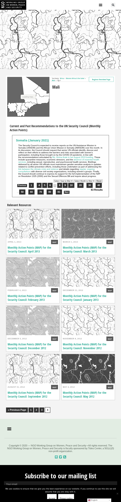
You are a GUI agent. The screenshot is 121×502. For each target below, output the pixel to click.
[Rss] (64, 457)
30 (89, 185)
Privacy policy (66, 498)
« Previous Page (16, 409)
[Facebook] (56, 457)
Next (67, 192)
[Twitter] (60, 457)
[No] (117, 493)
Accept (52, 498)
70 (40, 192)
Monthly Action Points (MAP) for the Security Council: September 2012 (29, 394)
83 (59, 192)
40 (98, 185)
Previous (22, 185)
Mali (53, 80)
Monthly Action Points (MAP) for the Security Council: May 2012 (84, 394)
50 (22, 192)
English (93, 500)
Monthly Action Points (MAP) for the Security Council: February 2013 (29, 298)
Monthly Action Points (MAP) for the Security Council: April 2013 (29, 249)
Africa (62, 78)
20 (80, 185)
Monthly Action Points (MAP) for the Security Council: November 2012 (84, 346)
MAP (55, 242)
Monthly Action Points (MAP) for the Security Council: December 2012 (29, 346)
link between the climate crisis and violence (38, 169)
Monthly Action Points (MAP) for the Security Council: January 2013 (84, 298)
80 (49, 192)
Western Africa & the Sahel (75, 78)
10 (71, 185)
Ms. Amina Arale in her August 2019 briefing (72, 157)
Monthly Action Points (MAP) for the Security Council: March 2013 (84, 249)
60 (31, 192)
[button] (100, 5)
